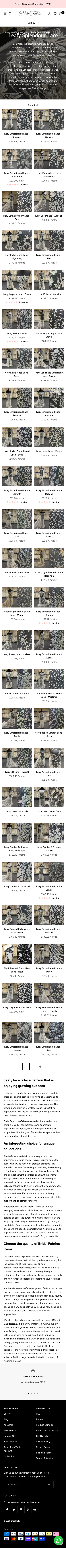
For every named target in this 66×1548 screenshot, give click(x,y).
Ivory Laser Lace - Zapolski (49, 215)
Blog (6, 1419)
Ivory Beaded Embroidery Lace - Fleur (17, 931)
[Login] (49, 13)
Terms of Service (44, 1458)
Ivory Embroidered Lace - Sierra (49, 535)
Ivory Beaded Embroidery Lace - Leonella (49, 1009)
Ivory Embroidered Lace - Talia (49, 257)
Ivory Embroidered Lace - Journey (17, 1048)
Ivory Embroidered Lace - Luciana (49, 931)
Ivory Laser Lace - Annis (17, 572)
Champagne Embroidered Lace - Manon (17, 613)
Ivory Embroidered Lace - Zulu (49, 1048)
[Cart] (60, 13)
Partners (40, 1419)
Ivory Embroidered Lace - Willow (49, 970)
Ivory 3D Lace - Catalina (49, 294)
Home (6, 32)
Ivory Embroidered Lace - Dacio (17, 734)
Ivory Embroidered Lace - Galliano (49, 492)
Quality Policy (43, 1436)
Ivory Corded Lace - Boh (17, 693)
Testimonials (10, 1430)
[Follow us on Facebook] (7, 1509)
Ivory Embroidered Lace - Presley (17, 135)
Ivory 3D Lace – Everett (17, 772)
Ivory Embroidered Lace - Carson (49, 613)
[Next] (40, 1066)
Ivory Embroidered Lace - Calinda (49, 414)
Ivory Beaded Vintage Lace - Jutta (49, 734)
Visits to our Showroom (47, 1430)
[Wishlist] (55, 13)
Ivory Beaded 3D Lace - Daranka (49, 849)
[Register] (49, 1484)
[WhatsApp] (58, 1540)
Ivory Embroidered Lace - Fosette (17, 414)
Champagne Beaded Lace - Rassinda (49, 574)
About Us (8, 1425)
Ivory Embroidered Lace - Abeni (49, 656)
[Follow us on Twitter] (14, 1509)
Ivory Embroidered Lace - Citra (49, 774)
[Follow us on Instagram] (20, 1509)
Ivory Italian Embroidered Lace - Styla (17, 453)
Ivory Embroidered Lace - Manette (17, 492)
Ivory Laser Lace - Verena (49, 451)
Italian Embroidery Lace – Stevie (49, 335)
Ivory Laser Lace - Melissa (17, 654)
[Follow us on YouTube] (34, 1509)
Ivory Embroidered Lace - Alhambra (17, 175)
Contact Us (9, 1436)
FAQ (38, 1413)
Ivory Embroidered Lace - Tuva (17, 535)
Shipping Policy (44, 1452)
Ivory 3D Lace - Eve (17, 333)
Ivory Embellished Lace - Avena (17, 374)
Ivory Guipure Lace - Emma (17, 294)
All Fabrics (9, 1456)
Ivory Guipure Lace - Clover (17, 1007)
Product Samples (44, 1425)
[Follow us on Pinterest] (27, 1509)
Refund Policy (43, 1447)
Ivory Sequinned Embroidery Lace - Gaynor (49, 374)
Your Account (10, 1441)
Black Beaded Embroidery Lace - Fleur (17, 970)
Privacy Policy (43, 1441)
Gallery (7, 1413)
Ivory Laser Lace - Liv (17, 811)
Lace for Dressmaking (20, 32)
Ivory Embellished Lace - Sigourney (17, 257)
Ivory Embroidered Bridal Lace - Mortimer (49, 695)
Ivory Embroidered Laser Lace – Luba (49, 175)
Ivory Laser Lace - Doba (49, 811)
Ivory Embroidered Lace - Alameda (49, 135)
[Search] (10, 13)
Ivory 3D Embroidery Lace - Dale (17, 217)
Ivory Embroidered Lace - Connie (49, 888)
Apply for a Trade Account (12, 1449)
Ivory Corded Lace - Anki (17, 886)
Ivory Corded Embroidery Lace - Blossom (17, 849)
